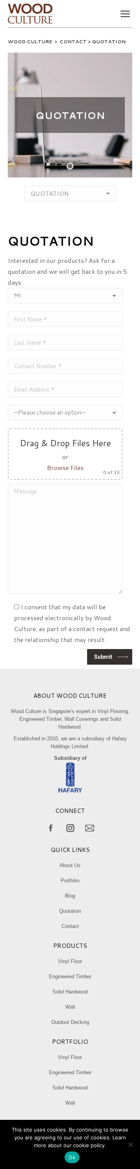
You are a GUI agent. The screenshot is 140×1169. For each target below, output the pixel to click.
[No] (130, 1144)
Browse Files (65, 467)
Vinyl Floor (70, 961)
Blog (70, 896)
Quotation (70, 911)
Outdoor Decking (70, 1022)
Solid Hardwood (70, 992)
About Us (70, 865)
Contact (70, 926)
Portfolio (70, 880)
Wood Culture (30, 41)
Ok (71, 1157)
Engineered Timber (70, 976)
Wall (70, 1007)
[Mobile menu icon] (125, 14)
